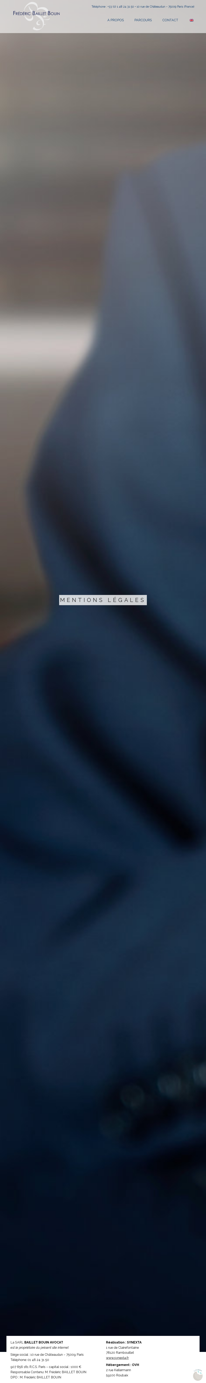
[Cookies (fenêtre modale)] (198, 1375)
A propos (115, 20)
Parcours (143, 20)
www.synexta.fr (117, 1358)
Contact (170, 20)
